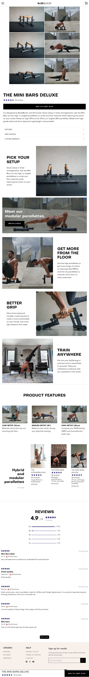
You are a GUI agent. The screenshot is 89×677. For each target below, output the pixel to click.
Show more (44, 637)
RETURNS (6, 655)
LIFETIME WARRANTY (12, 139)
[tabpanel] (44, 595)
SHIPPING (6, 652)
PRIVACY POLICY (32, 652)
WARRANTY (7, 658)
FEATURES (8, 129)
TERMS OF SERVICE (33, 655)
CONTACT (29, 658)
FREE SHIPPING (10, 134)
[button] (44, 526)
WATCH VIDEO (14, 223)
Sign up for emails (57, 648)
